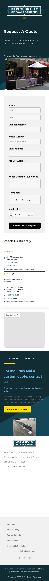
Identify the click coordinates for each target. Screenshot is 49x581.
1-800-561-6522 (12, 262)
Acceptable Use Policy (16, 546)
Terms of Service (14, 535)
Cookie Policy (13, 540)
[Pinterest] (30, 558)
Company (11, 524)
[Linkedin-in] (25, 558)
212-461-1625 (11, 266)
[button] (25, 18)
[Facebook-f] (19, 558)
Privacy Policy (13, 530)
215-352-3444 (11, 298)
